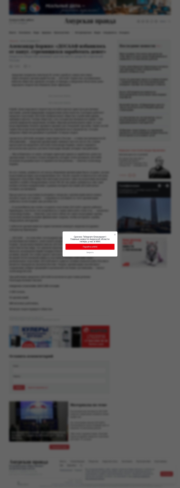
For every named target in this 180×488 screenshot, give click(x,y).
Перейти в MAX (90, 246)
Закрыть (90, 252)
